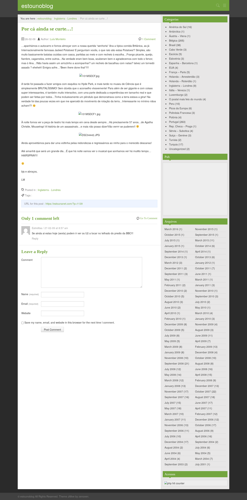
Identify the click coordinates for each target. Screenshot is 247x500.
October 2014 (203, 246)
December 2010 (174, 290)
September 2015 (204, 234)
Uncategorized (177, 149)
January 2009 (172, 352)
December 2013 (174, 257)
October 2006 (203, 425)
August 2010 (172, 302)
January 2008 (172, 386)
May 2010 (200, 307)
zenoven (83, 496)
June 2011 (201, 274)
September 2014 (174, 251)
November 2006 (174, 425)
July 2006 (170, 436)
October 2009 (172, 330)
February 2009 (203, 346)
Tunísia (173, 140)
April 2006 (201, 436)
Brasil (172, 45)
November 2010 (204, 290)
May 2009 (170, 341)
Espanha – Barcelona (181, 63)
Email (29, 303)
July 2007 (170, 402)
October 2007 (203, 391)
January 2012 (203, 262)
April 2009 (201, 341)
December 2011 (174, 268)
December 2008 (204, 352)
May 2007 (170, 408)
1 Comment (149, 39)
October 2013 (203, 257)
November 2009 (204, 324)
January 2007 (172, 419)
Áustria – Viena (177, 36)
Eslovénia (174, 58)
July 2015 (170, 240)
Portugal (174, 122)
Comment (27, 260)
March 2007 (171, 414)
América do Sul (177, 27)
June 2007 (201, 402)
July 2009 (170, 335)
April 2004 (170, 458)
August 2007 (202, 397)
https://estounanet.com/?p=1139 (64, 203)
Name (30, 294)
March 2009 (171, 346)
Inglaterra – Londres (180, 85)
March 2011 (202, 279)
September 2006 (174, 430)
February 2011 (173, 285)
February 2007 (203, 414)
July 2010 (200, 302)
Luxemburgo (176, 94)
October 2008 (203, 358)
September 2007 (174, 397)
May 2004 (200, 453)
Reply (35, 238)
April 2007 (201, 408)
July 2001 (200, 464)
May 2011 (170, 279)
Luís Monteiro (58, 39)
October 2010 (172, 296)
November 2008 (174, 358)
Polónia (173, 117)
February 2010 (173, 318)
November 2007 (174, 391)
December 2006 (204, 419)
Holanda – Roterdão (180, 81)
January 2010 (203, 318)
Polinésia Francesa (180, 113)
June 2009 (201, 335)
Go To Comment (148, 218)
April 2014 (201, 251)
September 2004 (204, 442)
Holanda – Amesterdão (182, 76)
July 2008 (170, 369)
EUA (171, 67)
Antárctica (174, 31)
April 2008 (201, 374)
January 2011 (203, 285)
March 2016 (171, 229)
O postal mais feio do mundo (185, 99)
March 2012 (171, 262)
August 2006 (202, 430)
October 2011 (203, 268)
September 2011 (174, 274)
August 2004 (172, 447)
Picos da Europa (178, 108)
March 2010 (202, 313)
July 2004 (200, 447)
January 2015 (172, 246)
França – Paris (177, 72)
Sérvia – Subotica (179, 131)
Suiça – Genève (178, 135)
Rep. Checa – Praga (180, 126)
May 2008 (170, 374)
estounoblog (37, 5)
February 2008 (203, 380)
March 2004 (202, 458)
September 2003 (174, 464)
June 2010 (171, 307)
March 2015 (202, 240)
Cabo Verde (176, 49)
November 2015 (204, 229)
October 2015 (172, 234)
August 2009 (202, 330)
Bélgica (173, 40)
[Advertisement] (195, 189)
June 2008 (201, 369)
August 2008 (202, 363)
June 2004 (171, 453)
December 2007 (204, 386)
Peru (171, 103)
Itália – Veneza (177, 90)
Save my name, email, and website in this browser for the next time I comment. (69, 322)
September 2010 (204, 296)
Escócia (173, 54)
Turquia (173, 144)
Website (26, 313)
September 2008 (174, 363)
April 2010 (170, 313)
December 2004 (174, 442)
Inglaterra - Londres (65, 18)
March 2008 (171, 380)
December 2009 (174, 324)
